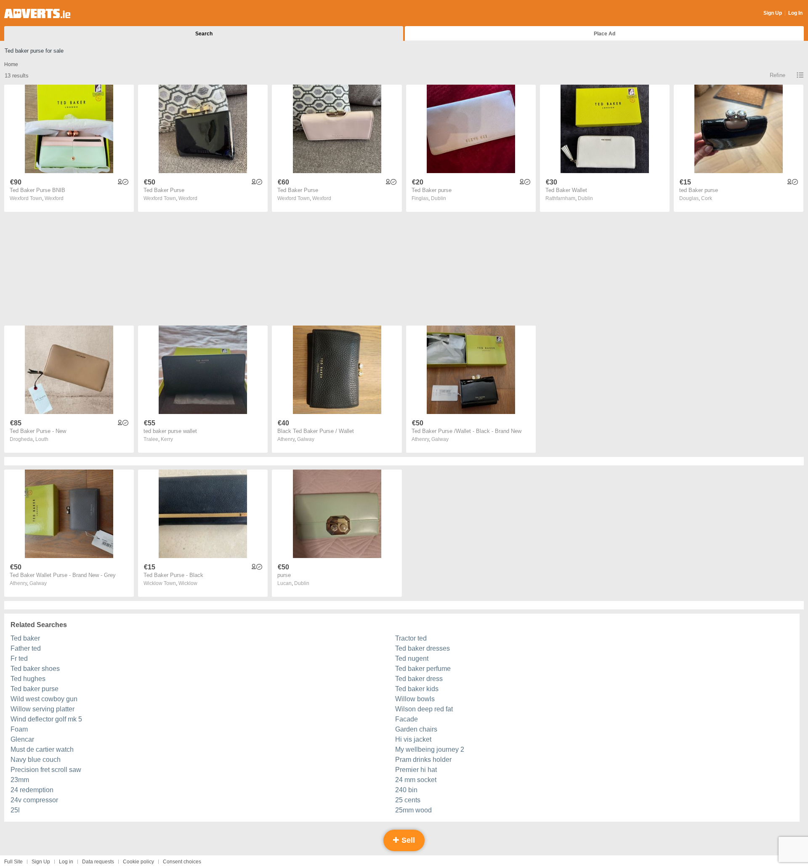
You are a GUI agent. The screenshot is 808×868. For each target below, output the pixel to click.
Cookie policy (138, 862)
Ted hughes (28, 678)
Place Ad (604, 34)
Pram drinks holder (423, 759)
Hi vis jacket (413, 739)
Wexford (54, 198)
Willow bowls (415, 698)
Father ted (26, 648)
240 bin (406, 789)
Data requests (98, 862)
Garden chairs (416, 729)
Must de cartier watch (42, 749)
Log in (66, 862)
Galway (305, 439)
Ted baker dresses (422, 648)
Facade (406, 719)
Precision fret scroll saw (46, 769)
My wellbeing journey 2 (429, 749)
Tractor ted (411, 638)
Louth (41, 439)
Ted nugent (411, 658)
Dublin (438, 198)
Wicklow (187, 583)
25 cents (407, 800)
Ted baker (25, 638)
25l (15, 810)
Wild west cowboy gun (44, 698)
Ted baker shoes (35, 668)
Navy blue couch (36, 759)
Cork (706, 198)
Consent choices (182, 862)
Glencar (22, 739)
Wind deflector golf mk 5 (46, 719)
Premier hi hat (416, 769)
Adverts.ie (37, 13)
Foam (19, 729)
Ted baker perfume (423, 668)
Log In (795, 13)
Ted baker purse (34, 688)
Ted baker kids (417, 688)
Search (204, 34)
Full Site (13, 862)
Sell (407, 840)
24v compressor (34, 800)
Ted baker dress (419, 678)
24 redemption (32, 789)
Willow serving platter (42, 709)
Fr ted (19, 658)
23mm (20, 779)
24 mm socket (415, 779)
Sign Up (772, 13)
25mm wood (413, 810)
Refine (777, 75)
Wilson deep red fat (424, 709)
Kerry (167, 439)
